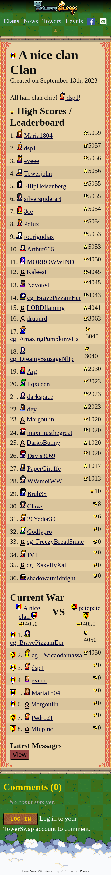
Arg (32, 371)
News (30, 20)
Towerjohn (38, 173)
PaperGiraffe (44, 468)
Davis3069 (41, 455)
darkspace (40, 396)
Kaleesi (36, 271)
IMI (32, 555)
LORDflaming (46, 307)
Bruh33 (37, 493)
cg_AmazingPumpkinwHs (44, 338)
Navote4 (38, 285)
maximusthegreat (49, 432)
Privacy (85, 871)
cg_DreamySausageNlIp (42, 358)
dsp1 (72, 97)
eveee (31, 160)
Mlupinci (43, 728)
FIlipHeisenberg (45, 186)
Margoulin (40, 419)
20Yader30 (41, 518)
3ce (28, 211)
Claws (35, 506)
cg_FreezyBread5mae (55, 541)
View (19, 754)
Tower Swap (29, 871)
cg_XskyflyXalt (47, 564)
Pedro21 (42, 717)
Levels (74, 20)
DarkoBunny (43, 442)
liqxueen (38, 383)
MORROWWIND (50, 261)
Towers (51, 20)
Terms (74, 871)
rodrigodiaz (39, 236)
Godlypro (39, 531)
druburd (37, 318)
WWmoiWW (44, 481)
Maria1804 (38, 135)
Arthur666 (40, 249)
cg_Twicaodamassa (57, 655)
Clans (11, 20)
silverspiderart (42, 198)
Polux (31, 223)
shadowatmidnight (51, 578)
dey (32, 409)
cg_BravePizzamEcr (54, 297)
